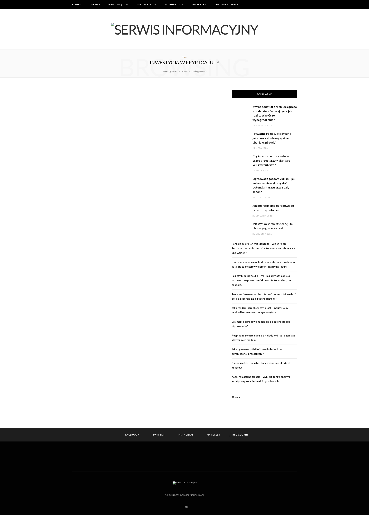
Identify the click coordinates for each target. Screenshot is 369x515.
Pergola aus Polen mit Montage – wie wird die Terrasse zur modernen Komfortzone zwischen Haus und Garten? (264, 248)
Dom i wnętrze (118, 4)
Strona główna (169, 71)
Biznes (76, 4)
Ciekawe (94, 4)
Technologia (174, 4)
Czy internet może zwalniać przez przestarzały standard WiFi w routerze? (272, 160)
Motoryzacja (147, 4)
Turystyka (198, 4)
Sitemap (236, 397)
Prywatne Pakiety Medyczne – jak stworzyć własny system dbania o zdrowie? (273, 138)
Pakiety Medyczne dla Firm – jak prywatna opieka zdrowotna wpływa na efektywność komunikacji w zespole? (261, 280)
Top (186, 506)
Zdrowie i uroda (226, 4)
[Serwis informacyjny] (184, 29)
